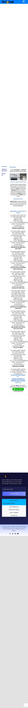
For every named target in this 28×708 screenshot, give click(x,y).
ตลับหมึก (17, 385)
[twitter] (12, 533)
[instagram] (15, 533)
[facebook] (10, 533)
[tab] (14, 500)
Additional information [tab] (4, 170)
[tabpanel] (14, 503)
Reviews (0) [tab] (3, 174)
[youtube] (18, 533)
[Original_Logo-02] (8, 1)
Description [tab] (4, 166)
